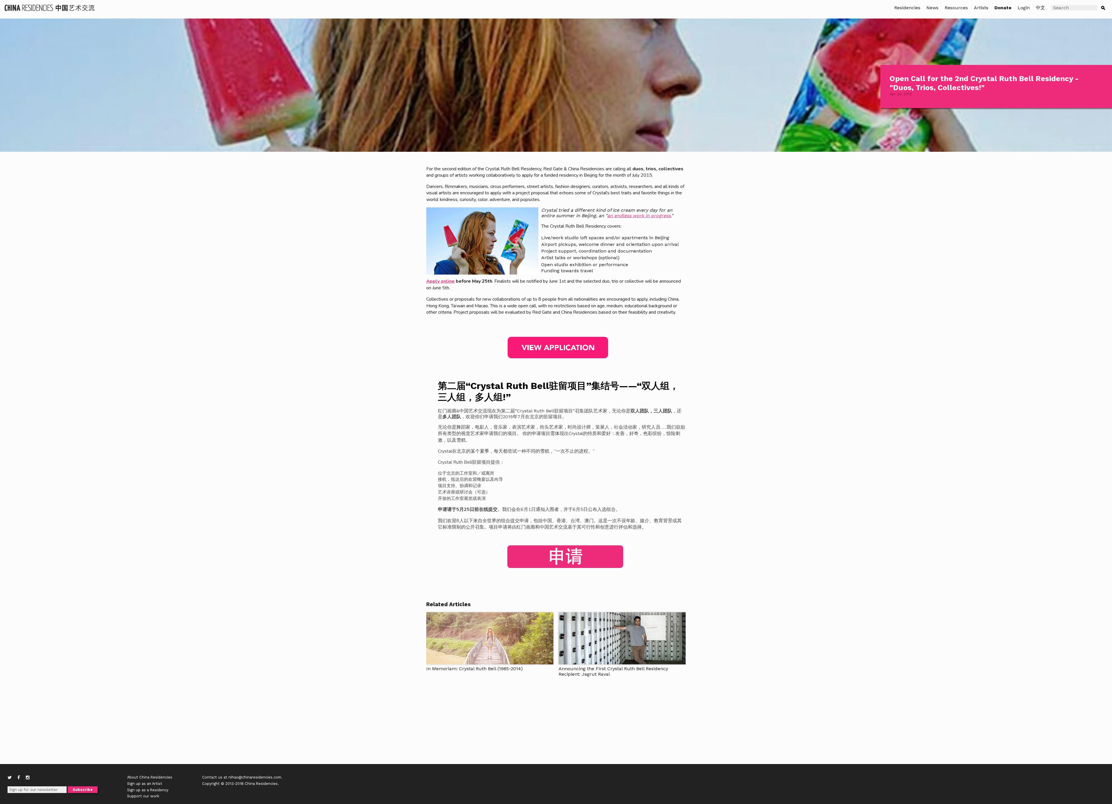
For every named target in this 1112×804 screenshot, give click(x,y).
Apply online (440, 281)
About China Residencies (149, 777)
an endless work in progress (639, 215)
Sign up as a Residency (148, 790)
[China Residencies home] (50, 7)
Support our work (143, 796)
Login (1024, 7)
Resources (956, 7)
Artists (981, 7)
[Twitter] (10, 777)
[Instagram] (28, 777)
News (932, 7)
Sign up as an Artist (144, 783)
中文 (1040, 7)
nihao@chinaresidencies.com (254, 777)
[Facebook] (18, 777)
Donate (1003, 7)
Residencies (907, 7)
